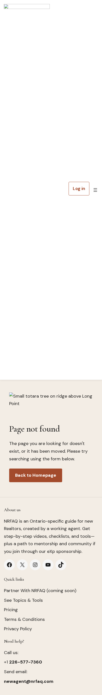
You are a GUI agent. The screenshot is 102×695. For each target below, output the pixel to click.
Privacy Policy (18, 629)
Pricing (11, 610)
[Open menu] (95, 190)
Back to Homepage (35, 475)
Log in (79, 188)
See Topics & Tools (23, 600)
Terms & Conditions (24, 619)
